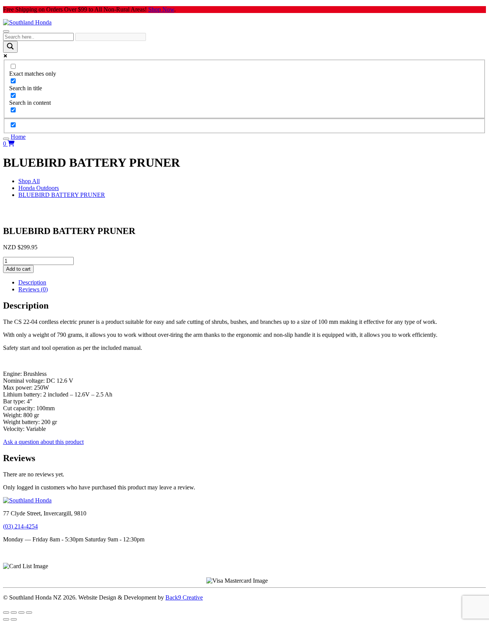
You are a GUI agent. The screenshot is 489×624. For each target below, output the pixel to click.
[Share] (21, 612)
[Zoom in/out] (6, 612)
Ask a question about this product (43, 442)
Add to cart (18, 269)
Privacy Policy (20, 559)
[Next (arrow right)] (14, 619)
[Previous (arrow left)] (6, 619)
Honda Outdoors (38, 188)
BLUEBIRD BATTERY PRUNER (61, 195)
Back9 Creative (184, 597)
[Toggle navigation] (6, 31)
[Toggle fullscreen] (14, 612)
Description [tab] (32, 282)
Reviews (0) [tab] (33, 289)
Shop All (29, 181)
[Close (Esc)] (29, 612)
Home (18, 136)
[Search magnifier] (10, 47)
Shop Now (161, 9)
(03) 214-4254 (20, 526)
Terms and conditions (29, 552)
